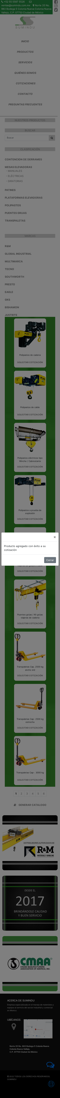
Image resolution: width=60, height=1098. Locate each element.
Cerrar (50, 560)
